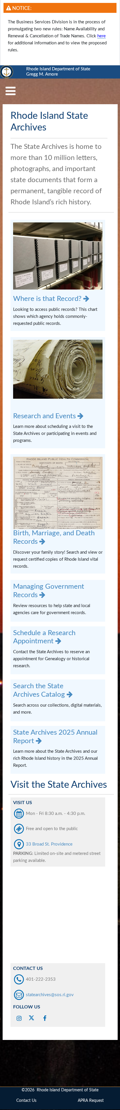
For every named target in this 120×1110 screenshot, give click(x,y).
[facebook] (44, 1018)
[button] (10, 91)
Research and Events (45, 416)
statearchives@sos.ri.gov (50, 995)
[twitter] (32, 1018)
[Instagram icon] (19, 1018)
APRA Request (91, 1100)
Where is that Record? (48, 298)
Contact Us (26, 1100)
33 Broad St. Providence (49, 844)
